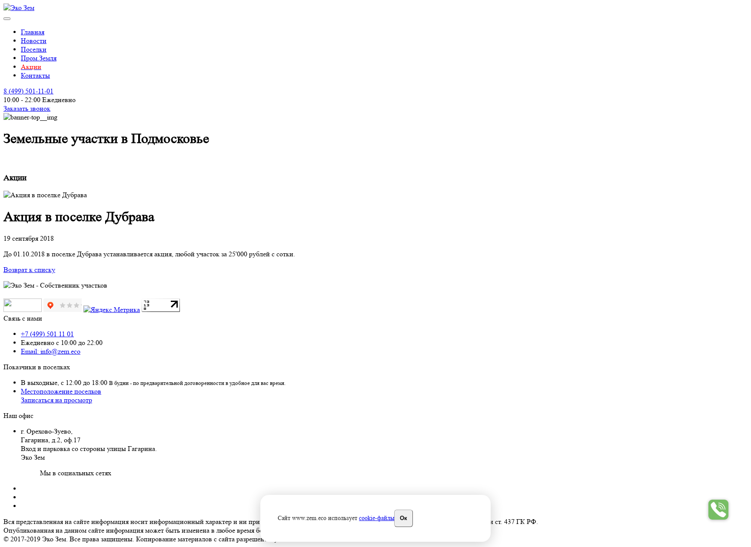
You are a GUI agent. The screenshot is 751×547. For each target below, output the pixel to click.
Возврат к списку (29, 269)
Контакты (35, 75)
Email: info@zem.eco (50, 351)
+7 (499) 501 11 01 (47, 334)
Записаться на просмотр (56, 400)
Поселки (34, 49)
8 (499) (28, 91)
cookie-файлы (376, 517)
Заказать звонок (26, 108)
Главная (32, 32)
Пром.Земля (38, 58)
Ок (403, 518)
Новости (34, 40)
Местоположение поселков (61, 391)
